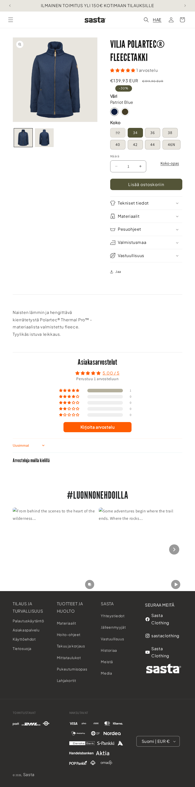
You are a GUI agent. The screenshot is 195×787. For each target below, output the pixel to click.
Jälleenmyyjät (113, 627)
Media (106, 673)
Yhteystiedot (112, 615)
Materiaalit (66, 623)
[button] (10, 19)
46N (171, 144)
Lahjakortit (66, 680)
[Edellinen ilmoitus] (9, 5)
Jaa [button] (118, 271)
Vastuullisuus (112, 639)
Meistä (107, 661)
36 (152, 132)
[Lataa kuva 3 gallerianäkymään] (44, 137)
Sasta (107, 603)
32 (120, 132)
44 (152, 144)
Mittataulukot (69, 657)
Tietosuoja (22, 648)
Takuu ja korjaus (71, 646)
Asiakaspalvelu (26, 630)
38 (170, 132)
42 (135, 144)
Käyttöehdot (24, 639)
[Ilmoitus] (185, 5)
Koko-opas (169, 163)
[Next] (174, 549)
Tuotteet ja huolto (70, 607)
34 (135, 132)
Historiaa (109, 650)
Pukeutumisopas (72, 669)
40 (118, 144)
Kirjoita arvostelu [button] (97, 427)
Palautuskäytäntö (28, 620)
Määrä (114, 156)
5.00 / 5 (111, 373)
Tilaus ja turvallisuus (28, 607)
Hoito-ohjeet (68, 634)
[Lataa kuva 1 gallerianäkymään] (23, 137)
